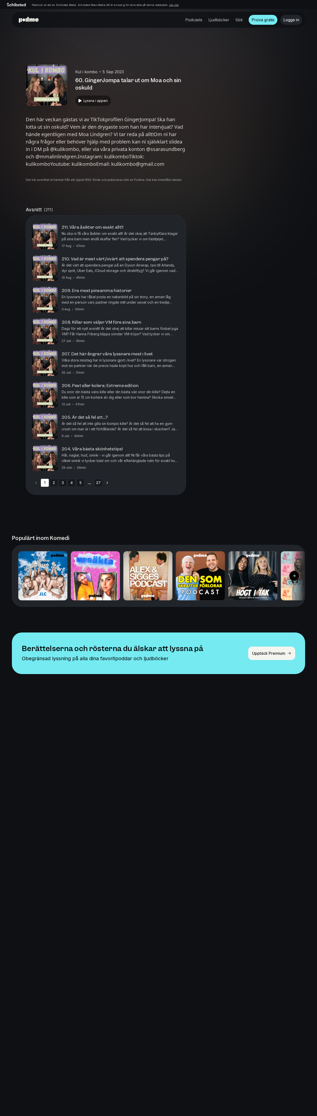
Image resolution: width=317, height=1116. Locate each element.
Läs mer (174, 4)
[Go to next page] (107, 483)
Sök (239, 19)
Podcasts (193, 19)
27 (98, 483)
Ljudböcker (218, 19)
